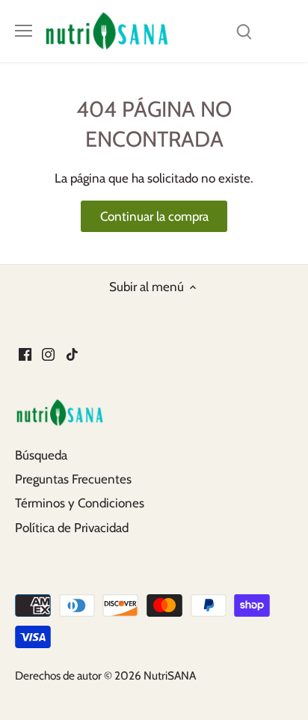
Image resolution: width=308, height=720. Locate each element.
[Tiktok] (72, 354)
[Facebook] (25, 354)
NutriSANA (170, 675)
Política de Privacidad (72, 527)
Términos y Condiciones (79, 502)
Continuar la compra (154, 216)
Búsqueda (41, 455)
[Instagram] (48, 354)
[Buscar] (243, 31)
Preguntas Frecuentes (73, 479)
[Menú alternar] (23, 31)
